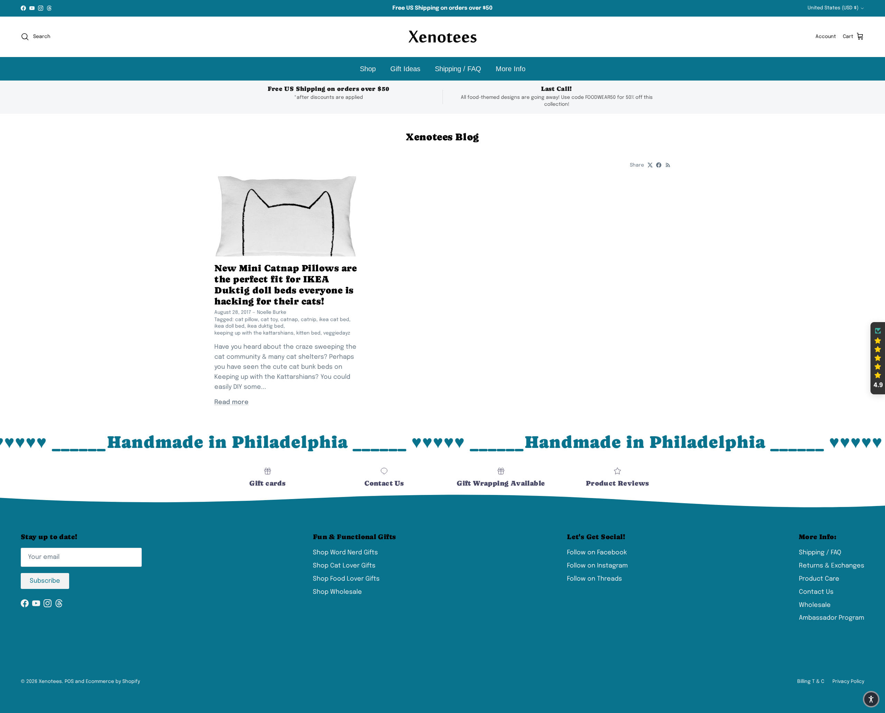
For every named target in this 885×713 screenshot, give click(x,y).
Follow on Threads (594, 579)
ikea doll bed (229, 326)
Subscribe (45, 581)
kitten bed (308, 333)
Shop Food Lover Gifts (346, 579)
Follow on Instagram (597, 566)
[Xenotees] (442, 37)
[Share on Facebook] (658, 165)
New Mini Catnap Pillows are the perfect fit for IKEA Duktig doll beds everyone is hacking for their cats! (285, 285)
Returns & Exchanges (831, 566)
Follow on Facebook (597, 553)
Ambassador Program (831, 618)
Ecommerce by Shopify (113, 681)
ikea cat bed (334, 319)
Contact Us (816, 592)
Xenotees (50, 681)
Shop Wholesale (337, 592)
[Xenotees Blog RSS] (668, 165)
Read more (231, 402)
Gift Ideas (405, 69)
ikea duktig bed (265, 326)
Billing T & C (810, 681)
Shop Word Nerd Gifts (345, 553)
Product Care (819, 579)
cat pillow (246, 319)
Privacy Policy (848, 681)
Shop (368, 69)
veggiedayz (336, 333)
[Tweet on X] (650, 165)
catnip (308, 319)
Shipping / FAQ (458, 69)
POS (69, 681)
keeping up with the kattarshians (254, 333)
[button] (877, 358)
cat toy (269, 319)
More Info (510, 69)
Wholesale (815, 605)
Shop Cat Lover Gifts (344, 566)
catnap (289, 319)
